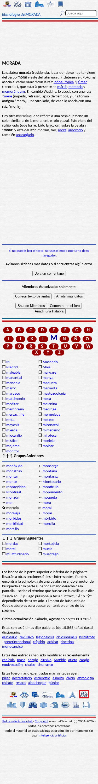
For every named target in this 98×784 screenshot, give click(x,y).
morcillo (12, 529)
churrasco (45, 665)
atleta (72, 660)
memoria (75, 87)
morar (47, 513)
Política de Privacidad (17, 721)
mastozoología (54, 394)
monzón (12, 498)
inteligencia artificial (52, 735)
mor (9, 503)
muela (47, 549)
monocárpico (12, 647)
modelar (49, 441)
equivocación (12, 665)
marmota (50, 388)
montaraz (50, 477)
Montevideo (16, 487)
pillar (6, 678)
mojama (12, 446)
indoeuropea (64, 82)
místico (12, 441)
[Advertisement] (49, 41)
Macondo (50, 362)
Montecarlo (52, 482)
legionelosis (45, 637)
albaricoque (37, 683)
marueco (13, 394)
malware (49, 373)
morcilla (49, 524)
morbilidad (14, 524)
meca (47, 399)
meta (10, 420)
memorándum (13, 92)
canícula (8, 660)
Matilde (60, 660)
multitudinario (17, 554)
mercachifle (15, 415)
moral (46, 508)
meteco (48, 420)
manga (48, 378)
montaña (50, 471)
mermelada (51, 415)
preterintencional (17, 642)
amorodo (75, 130)
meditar (12, 404)
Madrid (12, 367)
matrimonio (15, 399)
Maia (46, 367)
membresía (15, 409)
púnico (54, 683)
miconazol (51, 425)
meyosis (12, 425)
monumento (52, 492)
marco (11, 388)
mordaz (12, 544)
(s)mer (81, 82)
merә (8, 96)
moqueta (50, 498)
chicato (7, 683)
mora (62, 130)
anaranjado (25, 135)
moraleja (13, 513)
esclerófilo (42, 678)
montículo (51, 487)
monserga (50, 466)
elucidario (9, 637)
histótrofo (87, 637)
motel (10, 549)
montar (12, 477)
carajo (84, 660)
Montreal (13, 492)
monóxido (14, 466)
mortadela (51, 544)
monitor (12, 451)
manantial (14, 378)
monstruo (14, 471)
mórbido (49, 519)
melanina (50, 404)
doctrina (67, 642)
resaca (21, 683)
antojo (33, 660)
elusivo (46, 660)
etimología (85, 678)
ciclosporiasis (66, 637)
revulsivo (27, 637)
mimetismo (51, 430)
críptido (39, 642)
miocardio (14, 436)
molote (48, 446)
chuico (30, 665)
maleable (13, 373)
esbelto (58, 678)
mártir (62, 87)
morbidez (13, 519)
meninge (49, 409)
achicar (52, 642)
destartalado (22, 678)
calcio (70, 678)
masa (21, 660)
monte (11, 482)
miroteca (49, 436)
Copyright (41, 721)
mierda (11, 430)
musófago (51, 554)
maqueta (50, 383)
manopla (13, 383)
